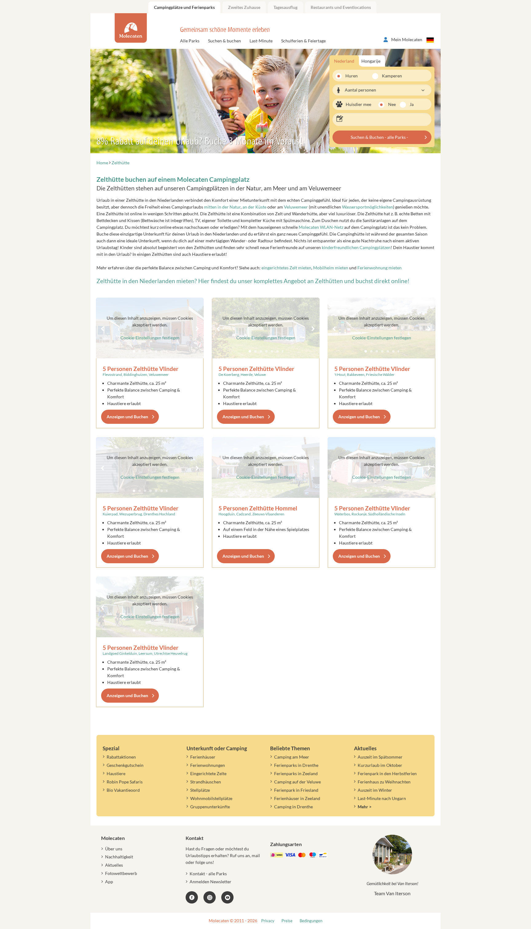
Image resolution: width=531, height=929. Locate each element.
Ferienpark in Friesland (296, 790)
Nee (392, 104)
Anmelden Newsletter (210, 881)
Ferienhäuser (202, 756)
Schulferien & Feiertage (303, 40)
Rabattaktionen (121, 756)
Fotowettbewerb (121, 873)
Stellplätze (200, 790)
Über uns (113, 848)
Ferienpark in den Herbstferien (387, 773)
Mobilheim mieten (330, 267)
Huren (351, 75)
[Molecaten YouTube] (227, 897)
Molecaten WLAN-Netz (321, 227)
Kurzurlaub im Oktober (380, 765)
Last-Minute (261, 40)
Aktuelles (114, 865)
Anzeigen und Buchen (127, 416)
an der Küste (254, 206)
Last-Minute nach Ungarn (382, 798)
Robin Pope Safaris (125, 781)
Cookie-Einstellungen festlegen (149, 337)
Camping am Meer (291, 756)
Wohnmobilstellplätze (211, 798)
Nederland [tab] (344, 61)
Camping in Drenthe (293, 806)
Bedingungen (311, 921)
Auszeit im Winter (375, 790)
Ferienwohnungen (207, 765)
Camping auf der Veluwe (297, 781)
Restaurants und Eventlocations (341, 7)
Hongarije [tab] (370, 61)
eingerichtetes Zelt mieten (286, 267)
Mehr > (365, 806)
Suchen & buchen (224, 40)
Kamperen (388, 75)
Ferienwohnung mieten (379, 267)
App (109, 881)
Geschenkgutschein (125, 765)
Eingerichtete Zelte (208, 773)
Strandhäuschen (205, 781)
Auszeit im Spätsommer (380, 756)
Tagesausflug (285, 7)
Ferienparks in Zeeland (296, 773)
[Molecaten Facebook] (192, 897)
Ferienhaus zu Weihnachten (384, 781)
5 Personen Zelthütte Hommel (257, 508)
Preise (287, 921)
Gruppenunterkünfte (210, 806)
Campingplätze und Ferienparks (184, 7)
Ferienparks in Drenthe (296, 765)
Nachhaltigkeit (119, 856)
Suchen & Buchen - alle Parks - (379, 137)
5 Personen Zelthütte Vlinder (141, 368)
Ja (412, 104)
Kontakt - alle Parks (208, 873)
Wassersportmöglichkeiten (367, 206)
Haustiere (116, 773)
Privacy (267, 921)
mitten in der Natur (222, 206)
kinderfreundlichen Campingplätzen (356, 247)
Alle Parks (189, 40)
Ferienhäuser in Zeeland (297, 798)
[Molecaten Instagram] (209, 897)
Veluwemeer (296, 206)
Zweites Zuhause (244, 7)
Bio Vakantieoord (123, 790)
